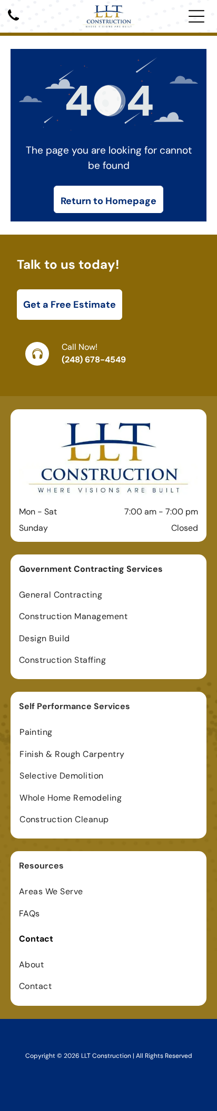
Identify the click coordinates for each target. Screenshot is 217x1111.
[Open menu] (196, 16)
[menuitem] (108, 594)
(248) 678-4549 (94, 359)
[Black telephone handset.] (13, 21)
